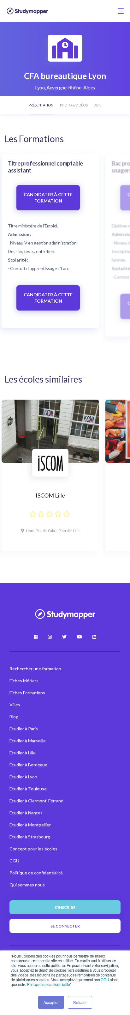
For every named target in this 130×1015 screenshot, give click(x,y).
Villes (14, 704)
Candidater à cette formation (48, 197)
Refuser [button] (80, 1002)
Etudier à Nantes (26, 812)
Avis (97, 105)
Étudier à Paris (23, 728)
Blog (13, 716)
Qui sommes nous (27, 884)
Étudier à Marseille (27, 740)
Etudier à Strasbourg (29, 836)
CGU (105, 979)
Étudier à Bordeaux (28, 764)
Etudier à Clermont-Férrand (36, 800)
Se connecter (65, 926)
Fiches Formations (27, 692)
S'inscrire (65, 907)
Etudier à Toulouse (28, 788)
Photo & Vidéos (74, 105)
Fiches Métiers (23, 680)
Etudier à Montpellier (30, 824)
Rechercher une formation (35, 668)
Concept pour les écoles (33, 848)
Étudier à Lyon (23, 776)
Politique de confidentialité (48, 984)
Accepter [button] (51, 1002)
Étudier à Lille (22, 752)
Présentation (41, 105)
